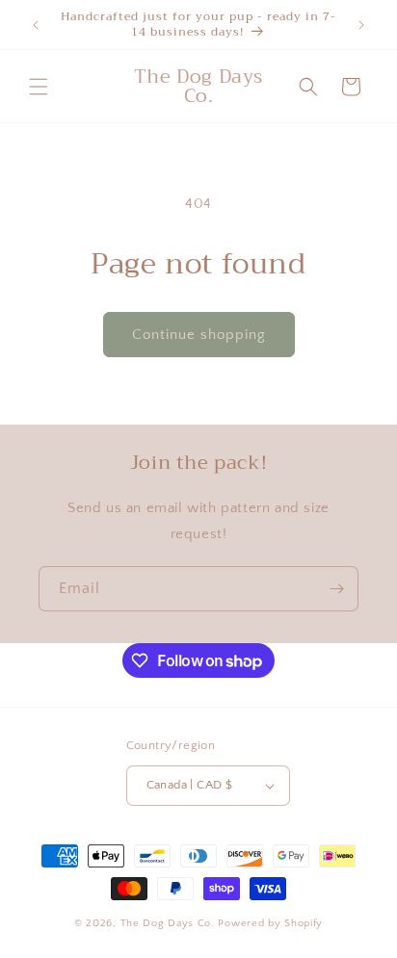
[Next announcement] (361, 25)
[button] (38, 86)
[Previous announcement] (35, 25)
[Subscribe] (336, 588)
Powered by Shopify (270, 923)
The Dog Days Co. (169, 923)
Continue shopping (199, 334)
